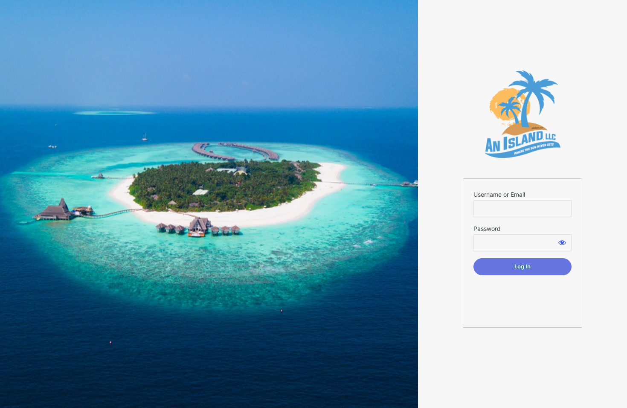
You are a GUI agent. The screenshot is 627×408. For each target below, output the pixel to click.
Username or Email (499, 194)
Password (487, 228)
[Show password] (562, 242)
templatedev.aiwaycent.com (522, 114)
